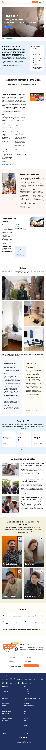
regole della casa (7, 164)
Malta (25, 723)
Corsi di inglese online (28, 700)
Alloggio (5, 4)
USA (24, 713)
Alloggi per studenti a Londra (23, 4)
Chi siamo (4, 693)
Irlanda (25, 720)
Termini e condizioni (31, 410)
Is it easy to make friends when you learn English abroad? (32, 481)
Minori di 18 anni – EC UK (6, 700)
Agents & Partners (5, 696)
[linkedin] (24, 737)
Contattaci (35, 1)
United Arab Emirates (28, 727)
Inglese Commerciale (28, 696)
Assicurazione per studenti (7, 718)
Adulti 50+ (26, 733)
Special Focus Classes (28, 708)
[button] (40, 2)
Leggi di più (23, 475)
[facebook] (21, 737)
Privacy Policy (24, 742)
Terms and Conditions (18, 742)
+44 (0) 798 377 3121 (20, 255)
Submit (31, 665)
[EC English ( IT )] (3, 2)
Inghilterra (26, 718)
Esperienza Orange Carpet (7, 715)
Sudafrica (25, 725)
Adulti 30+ (4, 733)
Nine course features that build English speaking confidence (32, 498)
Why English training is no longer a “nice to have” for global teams (32, 464)
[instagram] (19, 737)
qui (6, 243)
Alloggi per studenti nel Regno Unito (12, 4)
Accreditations (5, 691)
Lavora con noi (5, 698)
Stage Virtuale (27, 703)
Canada (25, 715)
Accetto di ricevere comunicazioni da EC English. (15, 666)
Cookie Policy (29, 742)
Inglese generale (27, 691)
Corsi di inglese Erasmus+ (29, 705)
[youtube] (26, 737)
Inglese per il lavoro (27, 693)
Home (2, 4)
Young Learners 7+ (5, 730)
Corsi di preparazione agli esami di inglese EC (33, 698)
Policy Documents (5, 720)
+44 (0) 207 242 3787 (20, 251)
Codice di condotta (8, 401)
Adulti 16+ (26, 730)
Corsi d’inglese (26, 689)
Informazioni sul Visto (6, 713)
